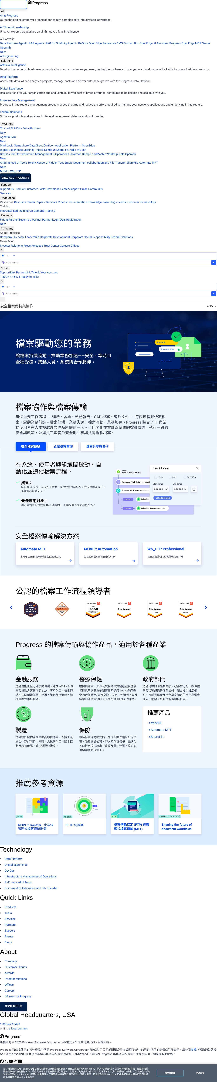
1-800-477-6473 (10, 277)
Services (5, 193)
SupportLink (7, 272)
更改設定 (200, 1073)
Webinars (51, 202)
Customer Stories (138, 202)
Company (7, 228)
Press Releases (33, 245)
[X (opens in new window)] (6, 1062)
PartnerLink (23, 272)
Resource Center (24, 202)
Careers (65, 245)
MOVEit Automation (101, 549)
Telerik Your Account (44, 272)
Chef (13, 154)
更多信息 (29, 1077)
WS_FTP (15, 171)
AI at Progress (9, 15)
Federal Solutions (11, 112)
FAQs (152, 202)
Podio (72, 150)
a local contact (18, 1028)
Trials (8, 913)
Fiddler (53, 162)
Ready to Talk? (30, 277)
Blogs (113, 202)
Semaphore (21, 145)
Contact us (13, 1006)
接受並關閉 (170, 1073)
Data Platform (9, 43)
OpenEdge (88, 145)
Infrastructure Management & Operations (43, 154)
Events (121, 202)
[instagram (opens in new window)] (16, 1062)
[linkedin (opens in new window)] (20, 1062)
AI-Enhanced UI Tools (13, 162)
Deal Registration (40, 222)
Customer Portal (35, 189)
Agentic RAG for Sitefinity (51, 43)
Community (95, 189)
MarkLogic (7, 145)
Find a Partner (9, 219)
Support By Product (12, 189)
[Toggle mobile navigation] (2, 299)
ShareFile (62, 150)
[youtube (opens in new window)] (11, 1062)
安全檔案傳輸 (30, 446)
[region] (108, 1073)
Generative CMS (112, 43)
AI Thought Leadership (14, 27)
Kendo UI (50, 150)
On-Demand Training (42, 210)
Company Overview (12, 237)
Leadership (32, 237)
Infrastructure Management (17, 100)
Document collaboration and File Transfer (99, 162)
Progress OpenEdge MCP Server (189, 43)
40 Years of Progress (18, 996)
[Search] (2, 250)
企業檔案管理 (63, 446)
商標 (193, 1050)
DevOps (5, 154)
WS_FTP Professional (165, 549)
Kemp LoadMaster (94, 154)
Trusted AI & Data (11, 128)
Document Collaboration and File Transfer (31, 888)
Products (7, 124)
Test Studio (65, 162)
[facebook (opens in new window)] (2, 1062)
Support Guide (78, 189)
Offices (75, 245)
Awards (9, 973)
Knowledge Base (98, 202)
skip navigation (13, 4)
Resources (8, 197)
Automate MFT (79, 165)
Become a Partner (30, 219)
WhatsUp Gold (115, 154)
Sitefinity (28, 150)
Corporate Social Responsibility (90, 237)
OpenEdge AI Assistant (154, 43)
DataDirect (36, 145)
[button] (10, 607)
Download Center (58, 189)
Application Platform (68, 145)
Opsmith (5, 50)
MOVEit (81, 150)
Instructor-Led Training (14, 210)
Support (6, 184)
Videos (62, 202)
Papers (40, 202)
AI (2, 11)
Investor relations (16, 979)
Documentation (77, 202)
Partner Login (50, 219)
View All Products (15, 177)
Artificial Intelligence (13, 65)
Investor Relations (11, 245)
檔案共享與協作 (97, 446)
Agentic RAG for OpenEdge (85, 43)
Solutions (7, 60)
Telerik (39, 150)
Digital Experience (11, 88)
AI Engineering (9, 56)
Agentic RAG (26, 43)
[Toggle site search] (2, 281)
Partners (6, 215)
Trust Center (51, 245)
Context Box (131, 43)
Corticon (49, 145)
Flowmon (75, 154)
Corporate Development (55, 237)
